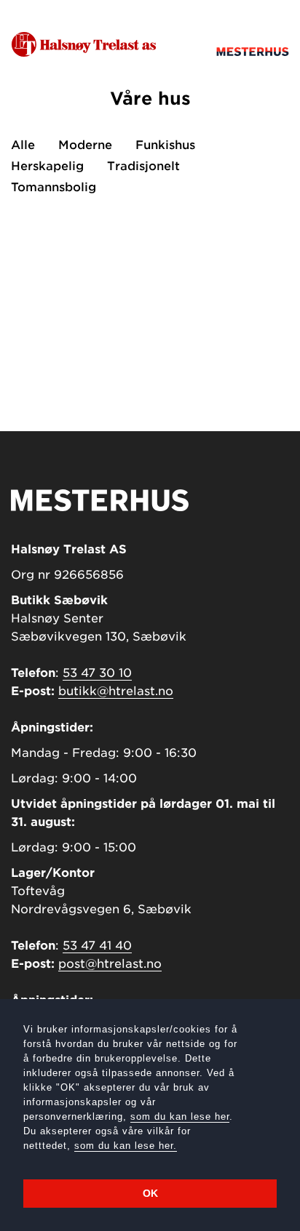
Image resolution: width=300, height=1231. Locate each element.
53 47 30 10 (97, 673)
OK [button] (150, 1193)
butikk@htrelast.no (115, 691)
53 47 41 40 (97, 946)
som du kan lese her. (125, 1145)
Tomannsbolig (53, 187)
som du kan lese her (179, 1116)
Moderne (85, 145)
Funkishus (165, 145)
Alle (23, 145)
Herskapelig (47, 166)
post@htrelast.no (110, 964)
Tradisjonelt (143, 166)
